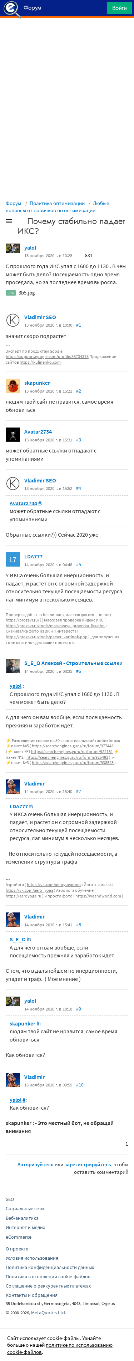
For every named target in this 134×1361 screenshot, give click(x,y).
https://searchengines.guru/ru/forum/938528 (73, 762)
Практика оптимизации (57, 203)
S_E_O (18, 939)
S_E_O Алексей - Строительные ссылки (73, 662)
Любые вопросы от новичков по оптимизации (57, 207)
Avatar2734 (38, 431)
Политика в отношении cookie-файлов (48, 1276)
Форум (13, 203)
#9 (78, 1009)
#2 (78, 391)
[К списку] (21, 222)
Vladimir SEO (40, 317)
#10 (80, 1084)
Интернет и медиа (25, 1227)
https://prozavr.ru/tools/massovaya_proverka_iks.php (55, 625)
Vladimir (34, 783)
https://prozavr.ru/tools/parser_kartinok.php (47, 636)
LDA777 (33, 556)
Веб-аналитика (22, 1218)
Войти (119, 8)
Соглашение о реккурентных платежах (48, 1286)
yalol (30, 247)
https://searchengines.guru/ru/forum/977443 (73, 745)
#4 (78, 488)
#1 (78, 325)
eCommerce (18, 1237)
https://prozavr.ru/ (22, 620)
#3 (78, 439)
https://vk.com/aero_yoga (29, 890)
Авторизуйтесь (36, 1164)
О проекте (17, 1248)
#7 (78, 791)
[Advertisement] (67, 36)
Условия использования (32, 1258)
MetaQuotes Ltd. (48, 1312)
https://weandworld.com (98, 896)
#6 (78, 671)
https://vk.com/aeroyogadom (54, 884)
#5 (78, 564)
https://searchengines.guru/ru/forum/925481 (67, 757)
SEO (10, 1199)
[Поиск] (99, 10)
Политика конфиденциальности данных (50, 1267)
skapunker (37, 382)
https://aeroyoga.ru (23, 896)
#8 (78, 924)
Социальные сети (25, 1208)
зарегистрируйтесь (87, 1164)
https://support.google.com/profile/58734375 (47, 356)
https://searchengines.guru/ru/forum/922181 (72, 751)
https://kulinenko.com (40, 362)
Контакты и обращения (32, 1295)
